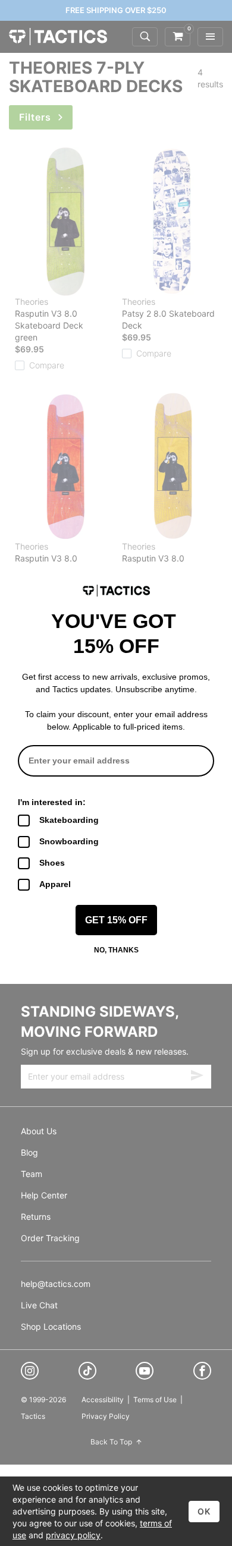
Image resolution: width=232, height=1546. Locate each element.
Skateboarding (69, 820)
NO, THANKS (116, 950)
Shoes (52, 862)
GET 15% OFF (116, 920)
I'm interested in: (52, 802)
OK (204, 1511)
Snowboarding (69, 841)
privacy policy (73, 1535)
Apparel (55, 884)
